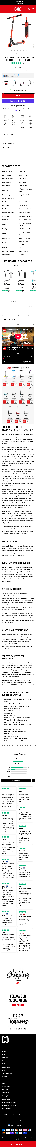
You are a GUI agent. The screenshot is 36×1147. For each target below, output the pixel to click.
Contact (4, 1051)
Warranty (7, 147)
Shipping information (12, 139)
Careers (4, 1070)
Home (17, 53)
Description (8, 135)
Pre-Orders (5, 1089)
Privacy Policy (6, 1099)
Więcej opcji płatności (18, 106)
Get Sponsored (6, 1092)
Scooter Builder (6, 1086)
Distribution (5, 1064)
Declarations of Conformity (9, 1105)
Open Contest (6, 1067)
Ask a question (9, 143)
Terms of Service (6, 1108)
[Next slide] (33, 83)
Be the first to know (11, 1114)
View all (18, 265)
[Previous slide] (2, 83)
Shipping (11, 70)
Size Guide (5, 1057)
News (3, 1048)
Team (3, 1083)
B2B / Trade (5, 1076)
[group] (7, 83)
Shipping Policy (6, 1096)
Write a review (16, 780)
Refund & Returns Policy (9, 1102)
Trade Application (7, 1073)
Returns (4, 1054)
